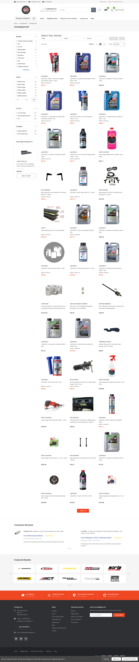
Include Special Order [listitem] (24, 115)
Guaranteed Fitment (21, 1)
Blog (55, 651)
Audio (53, 614)
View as (91, 44)
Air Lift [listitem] (20, 46)
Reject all (116, 659)
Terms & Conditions (76, 619)
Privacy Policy (74, 622)
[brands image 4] (46, 578)
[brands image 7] (92, 568)
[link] (26, 152)
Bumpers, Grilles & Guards (59, 628)
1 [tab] (68, 548)
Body (53, 625)
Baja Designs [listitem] (22, 49)
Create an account (118, 1)
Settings (106, 659)
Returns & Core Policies (37, 651)
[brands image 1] (24, 568)
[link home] (25, 9)
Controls (54, 631)
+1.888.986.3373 (50, 9)
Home (15, 23)
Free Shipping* (48, 1)
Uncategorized (23, 23)
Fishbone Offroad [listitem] (23, 66)
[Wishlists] (99, 10)
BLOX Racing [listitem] (22, 52)
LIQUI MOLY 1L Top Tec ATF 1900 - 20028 (81, 496)
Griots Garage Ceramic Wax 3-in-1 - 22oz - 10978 (54, 458)
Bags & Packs (55, 622)
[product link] (54, 62)
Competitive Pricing (35, 1)
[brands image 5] (69, 568)
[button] (105, 10)
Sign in (109, 1)
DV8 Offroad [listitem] (21, 63)
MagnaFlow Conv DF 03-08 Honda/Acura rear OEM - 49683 (48, 531)
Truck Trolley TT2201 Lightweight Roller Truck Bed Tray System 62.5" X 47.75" (26, 166)
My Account (103, 1)
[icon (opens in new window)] (16, 639)
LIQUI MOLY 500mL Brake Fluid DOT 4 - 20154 (82, 192)
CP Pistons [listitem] (21, 58)
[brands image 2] (24, 578)
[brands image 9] (114, 568)
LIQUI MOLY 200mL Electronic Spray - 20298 (52, 268)
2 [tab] (70, 548)
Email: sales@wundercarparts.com (26, 632)
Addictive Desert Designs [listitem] (25, 41)
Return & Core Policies (77, 616)
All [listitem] (18, 118)
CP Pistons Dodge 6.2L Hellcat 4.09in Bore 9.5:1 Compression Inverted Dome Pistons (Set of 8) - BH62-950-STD (53, 308)
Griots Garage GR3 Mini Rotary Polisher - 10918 (53, 420)
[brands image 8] (92, 578)
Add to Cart (26, 176)
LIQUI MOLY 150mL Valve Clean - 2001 (51, 382)
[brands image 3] (46, 568)
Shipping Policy (75, 614)
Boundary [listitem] (21, 55)
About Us (73, 611)
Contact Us (49, 651)
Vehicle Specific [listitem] (22, 131)
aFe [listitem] (19, 44)
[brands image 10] (114, 578)
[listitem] (26, 82)
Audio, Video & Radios (58, 616)
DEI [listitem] (19, 61)
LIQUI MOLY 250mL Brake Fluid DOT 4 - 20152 (82, 268)
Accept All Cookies (129, 659)
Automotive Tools (56, 619)
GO (34, 99)
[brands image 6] (69, 578)
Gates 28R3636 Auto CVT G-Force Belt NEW (52, 230)
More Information (30, 596)
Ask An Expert (24, 627)
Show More (26, 69)
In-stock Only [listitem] (22, 113)
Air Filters (54, 611)
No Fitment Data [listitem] (23, 134)
